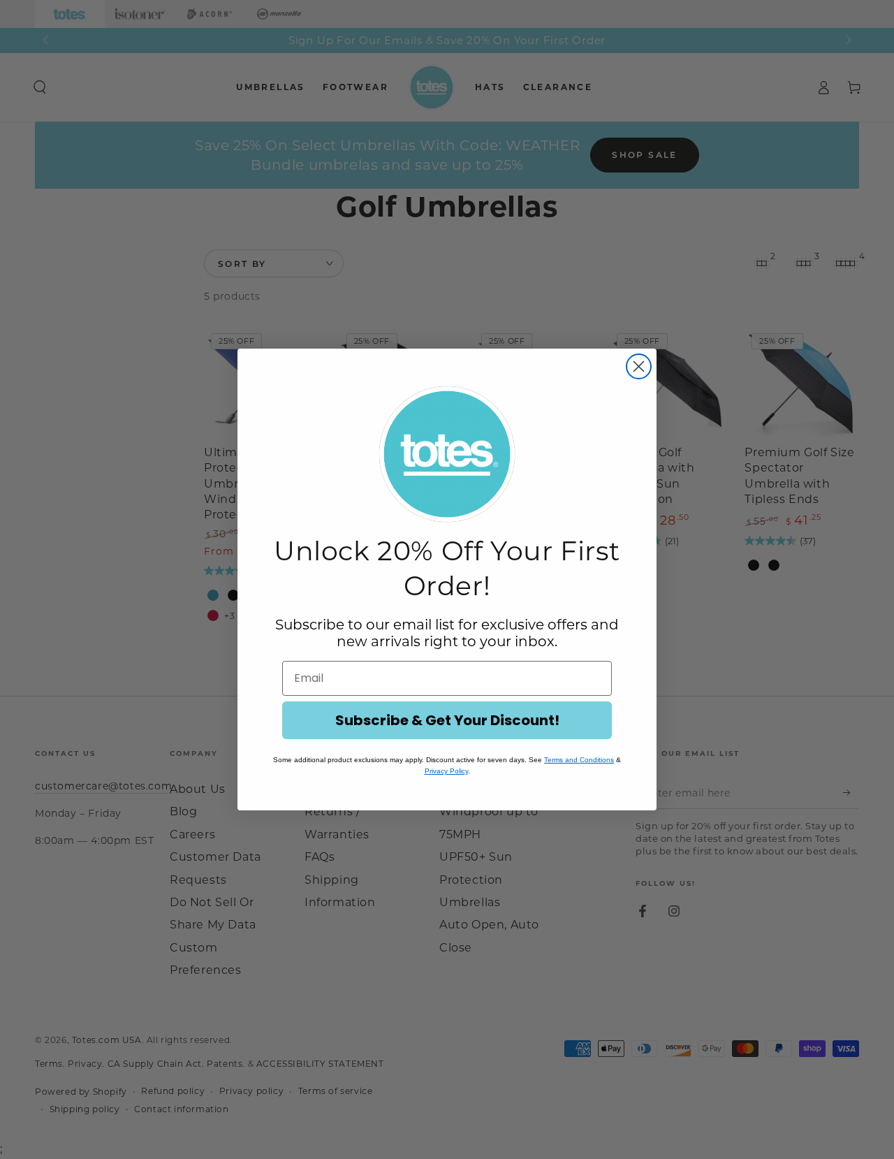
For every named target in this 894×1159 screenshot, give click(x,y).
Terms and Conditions (579, 760)
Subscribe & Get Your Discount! (447, 720)
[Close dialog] (638, 366)
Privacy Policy (446, 771)
